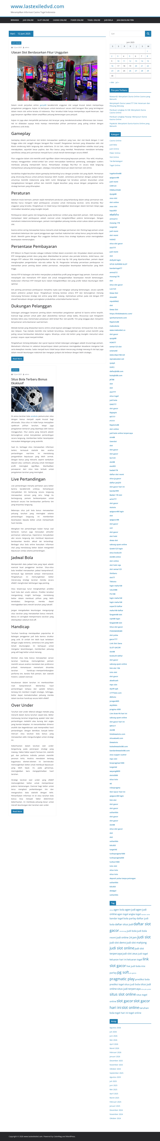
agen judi (130, 909)
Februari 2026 (115, 1052)
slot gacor (125, 1000)
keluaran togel (134, 959)
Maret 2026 (114, 1048)
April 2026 (114, 1044)
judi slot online (122, 948)
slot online (130, 1007)
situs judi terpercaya (129, 988)
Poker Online (77, 20)
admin (27, 47)
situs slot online (123, 994)
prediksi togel (117, 984)
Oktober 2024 (115, 1118)
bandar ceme (145, 914)
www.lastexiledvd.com (37, 6)
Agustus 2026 (115, 1027)
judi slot (144, 937)
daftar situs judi (124, 924)
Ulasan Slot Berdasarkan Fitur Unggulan (39, 52)
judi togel (143, 953)
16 (112, 66)
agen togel (122, 914)
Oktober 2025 (115, 1069)
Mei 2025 (113, 1089)
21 (142, 66)
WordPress (70, 1136)
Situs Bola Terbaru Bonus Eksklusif (29, 381)
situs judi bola (132, 984)
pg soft (123, 972)
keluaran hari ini (118, 959)
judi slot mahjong (137, 942)
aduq (111, 910)
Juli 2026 (113, 1032)
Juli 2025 (113, 1081)
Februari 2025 (115, 1102)
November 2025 (116, 1065)
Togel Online (94, 20)
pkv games (132, 973)
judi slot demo (118, 942)
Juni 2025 (113, 1085)
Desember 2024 (116, 1110)
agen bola (119, 909)
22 (148, 66)
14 (142, 61)
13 (136, 61)
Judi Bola (108, 20)
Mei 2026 (113, 1040)
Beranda (15, 20)
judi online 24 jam (126, 937)
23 (112, 71)
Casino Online (60, 20)
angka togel (135, 914)
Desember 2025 (116, 1060)
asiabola (34, 416)
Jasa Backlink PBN (125, 20)
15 (148, 61)
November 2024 (116, 1114)
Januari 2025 (115, 1106)
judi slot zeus (130, 953)
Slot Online (43, 20)
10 (118, 61)
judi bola (132, 931)
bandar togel (116, 918)
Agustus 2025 (115, 1077)
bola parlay (130, 918)
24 (118, 71)
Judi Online (28, 20)
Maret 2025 (114, 1098)
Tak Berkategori (116, 161)
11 (124, 61)
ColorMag (58, 1136)
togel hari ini (121, 1012)
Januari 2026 (115, 1056)
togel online (135, 1012)
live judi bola (133, 966)
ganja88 (43, 105)
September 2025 (116, 1073)
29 (148, 71)
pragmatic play (122, 978)
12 (130, 61)
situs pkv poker (146, 989)
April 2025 (114, 1093)
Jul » (117, 82)
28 (142, 71)
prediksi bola (142, 979)
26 (130, 71)
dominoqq (123, 931)
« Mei (112, 82)
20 (136, 66)
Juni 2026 (113, 1036)
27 (136, 71)
